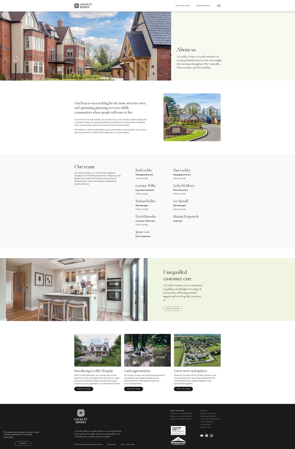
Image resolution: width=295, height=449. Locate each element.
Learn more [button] (8, 437)
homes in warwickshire (180, 419)
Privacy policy (111, 444)
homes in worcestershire (181, 416)
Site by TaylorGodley (128, 444)
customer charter (208, 416)
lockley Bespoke (207, 413)
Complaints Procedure (210, 419)
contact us (205, 427)
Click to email (142, 178)
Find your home (183, 5)
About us (204, 410)
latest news (205, 424)
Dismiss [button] (23, 443)
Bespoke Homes (203, 5)
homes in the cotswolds (181, 413)
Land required (206, 422)
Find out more (172, 308)
